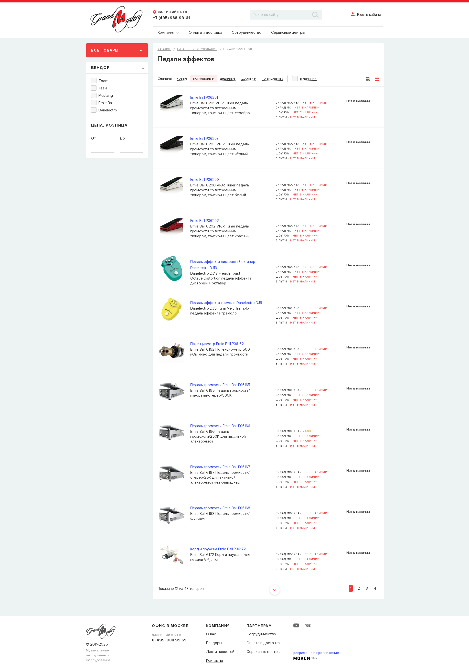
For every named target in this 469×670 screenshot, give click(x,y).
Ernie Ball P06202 (204, 220)
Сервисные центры (263, 652)
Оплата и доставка (263, 643)
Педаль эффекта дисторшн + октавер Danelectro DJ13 (222, 264)
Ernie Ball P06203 (204, 138)
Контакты (214, 661)
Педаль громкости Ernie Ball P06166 (220, 426)
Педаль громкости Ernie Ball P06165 (220, 385)
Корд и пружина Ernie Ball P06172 (218, 549)
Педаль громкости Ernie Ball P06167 (220, 467)
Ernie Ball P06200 (204, 179)
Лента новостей (220, 652)
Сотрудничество (261, 634)
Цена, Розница (109, 125)
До (122, 138)
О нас (211, 634)
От (93, 138)
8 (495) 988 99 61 (169, 640)
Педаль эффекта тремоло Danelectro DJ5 (226, 303)
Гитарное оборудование (197, 49)
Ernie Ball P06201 (204, 97)
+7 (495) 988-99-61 (171, 17)
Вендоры (214, 643)
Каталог (164, 49)
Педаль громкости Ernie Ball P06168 (220, 508)
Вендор (100, 67)
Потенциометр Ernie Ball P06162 (217, 344)
